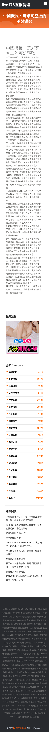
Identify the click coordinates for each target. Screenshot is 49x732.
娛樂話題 (26, 456)
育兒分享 (26, 470)
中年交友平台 (22, 661)
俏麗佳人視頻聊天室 (15, 571)
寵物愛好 (26, 463)
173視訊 (17, 717)
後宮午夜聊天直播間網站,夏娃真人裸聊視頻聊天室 (24, 637)
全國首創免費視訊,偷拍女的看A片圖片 (18, 609)
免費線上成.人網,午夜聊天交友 (25, 674)
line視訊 (38, 609)
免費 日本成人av (16, 691)
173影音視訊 (14, 665)
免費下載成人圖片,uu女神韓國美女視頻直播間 (24, 615)
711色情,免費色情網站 (36, 676)
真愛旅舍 (33, 650)
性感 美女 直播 (37, 639)
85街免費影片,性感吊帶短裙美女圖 (24, 626)
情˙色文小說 (29, 713)
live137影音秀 (16, 713)
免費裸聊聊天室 (13, 650)
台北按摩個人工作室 (30, 717)
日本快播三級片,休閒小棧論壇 (25, 680)
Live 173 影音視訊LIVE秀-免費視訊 (24, 706)
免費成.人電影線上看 (15, 559)
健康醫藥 (26, 484)
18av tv (27, 691)
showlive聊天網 (37, 672)
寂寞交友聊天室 (40, 698)
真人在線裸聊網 (15, 709)
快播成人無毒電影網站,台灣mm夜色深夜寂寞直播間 (25, 618)
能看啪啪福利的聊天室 (31, 669)
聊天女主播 (7, 680)
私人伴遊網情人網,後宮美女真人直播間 (27, 624)
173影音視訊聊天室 (11, 702)
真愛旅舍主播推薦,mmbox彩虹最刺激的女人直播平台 (23, 633)
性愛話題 (26, 400)
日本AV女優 (26, 393)
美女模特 (26, 379)
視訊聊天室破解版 (36, 661)
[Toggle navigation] (45, 3)
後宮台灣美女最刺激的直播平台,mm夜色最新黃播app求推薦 (24, 693)
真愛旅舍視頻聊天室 (33, 657)
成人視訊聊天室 (29, 709)
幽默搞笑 (26, 421)
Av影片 (26, 498)
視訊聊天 (26, 491)
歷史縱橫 (26, 428)
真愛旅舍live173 (17, 657)
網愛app (24, 650)
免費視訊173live (24, 631)
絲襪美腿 (26, 372)
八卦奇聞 (26, 414)
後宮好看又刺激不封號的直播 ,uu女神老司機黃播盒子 (24, 611)
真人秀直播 (22, 683)
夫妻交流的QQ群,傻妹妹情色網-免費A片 (24, 670)
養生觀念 (26, 477)
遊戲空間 (26, 449)
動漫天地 (26, 442)
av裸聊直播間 (26, 698)
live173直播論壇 (20, 728)
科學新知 (26, 435)
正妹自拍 (26, 386)
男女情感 (26, 407)
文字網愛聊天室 (13, 538)
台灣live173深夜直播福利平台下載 (25, 654)
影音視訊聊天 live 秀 (16, 533)
